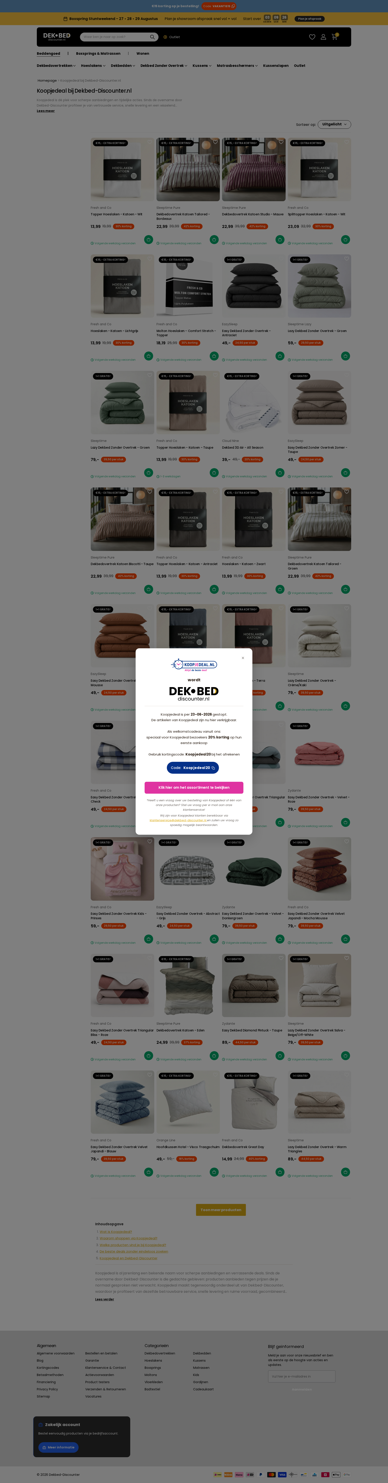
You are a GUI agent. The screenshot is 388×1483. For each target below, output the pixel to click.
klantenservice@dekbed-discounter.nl (178, 820)
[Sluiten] (243, 658)
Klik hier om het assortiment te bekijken (194, 787)
